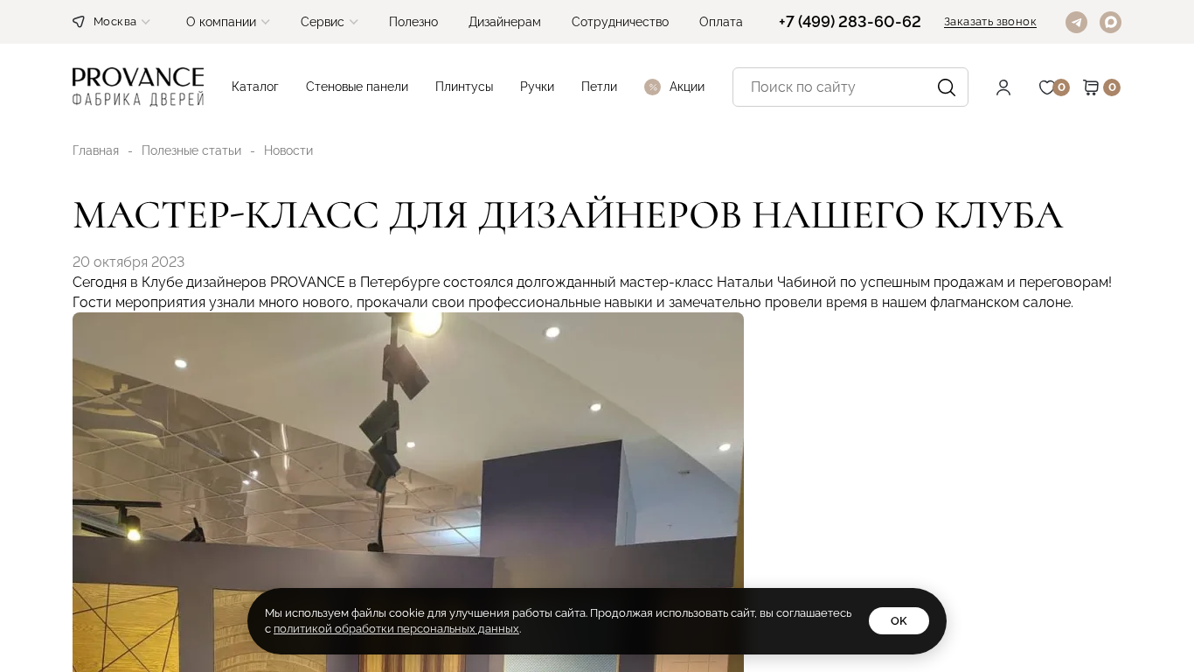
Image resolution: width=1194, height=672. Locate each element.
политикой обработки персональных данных (396, 628)
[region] (597, 336)
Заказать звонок (990, 22)
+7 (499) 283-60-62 (850, 22)
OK (899, 620)
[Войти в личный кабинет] (1016, 87)
